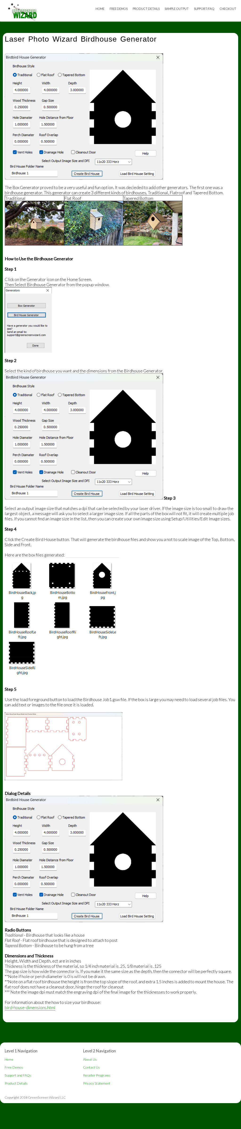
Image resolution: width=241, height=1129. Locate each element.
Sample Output (177, 9)
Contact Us (91, 1067)
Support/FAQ (204, 9)
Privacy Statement (96, 1083)
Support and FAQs (18, 1075)
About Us (90, 1059)
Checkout (228, 9)
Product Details (146, 9)
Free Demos (119, 9)
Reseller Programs (96, 1075)
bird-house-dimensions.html (30, 1007)
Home (100, 9)
